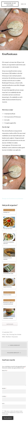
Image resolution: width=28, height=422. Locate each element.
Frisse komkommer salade (8, 273)
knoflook (8, 336)
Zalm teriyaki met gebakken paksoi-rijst (8, 243)
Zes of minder (17, 334)
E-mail (4, 396)
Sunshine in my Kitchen (10, 4)
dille (4, 336)
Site (3, 403)
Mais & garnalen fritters (7, 228)
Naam (4, 388)
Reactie (5, 370)
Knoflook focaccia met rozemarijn (7, 258)
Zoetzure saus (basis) (7, 294)
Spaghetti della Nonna (7, 286)
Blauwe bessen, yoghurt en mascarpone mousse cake (8, 303)
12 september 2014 (7, 332)
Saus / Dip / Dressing (8, 334)
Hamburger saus (6, 212)
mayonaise (15, 336)
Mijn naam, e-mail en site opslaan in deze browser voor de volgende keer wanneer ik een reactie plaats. (12, 412)
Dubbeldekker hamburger (8, 318)
